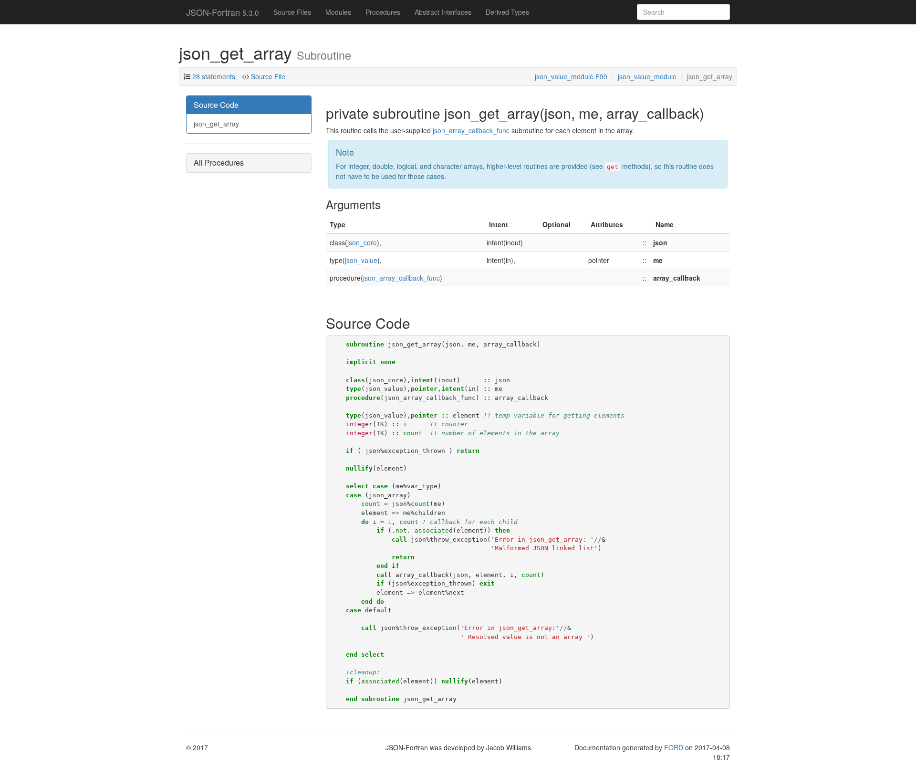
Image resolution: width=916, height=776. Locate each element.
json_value (361, 260)
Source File (267, 76)
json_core (362, 242)
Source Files (292, 12)
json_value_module (647, 76)
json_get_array (216, 123)
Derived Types (507, 12)
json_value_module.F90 (571, 76)
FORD (673, 747)
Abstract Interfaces (443, 12)
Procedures (382, 12)
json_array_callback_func (471, 130)
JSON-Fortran (222, 12)
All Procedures (219, 162)
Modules (338, 12)
